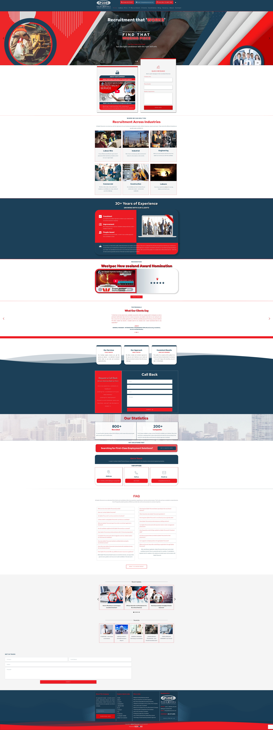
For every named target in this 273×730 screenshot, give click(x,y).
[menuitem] (115, 8)
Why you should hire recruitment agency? (142, 699)
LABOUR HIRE (120, 705)
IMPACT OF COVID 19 (122, 717)
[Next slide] (269, 38)
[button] (116, 508)
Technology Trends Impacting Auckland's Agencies (144, 717)
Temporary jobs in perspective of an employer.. (143, 709)
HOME (118, 698)
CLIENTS (119, 702)
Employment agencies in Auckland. (141, 713)
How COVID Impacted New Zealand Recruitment (144, 715)
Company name (147, 76)
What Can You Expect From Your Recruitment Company (145, 707)
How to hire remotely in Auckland (140, 711)
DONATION (119, 713)
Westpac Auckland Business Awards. (141, 697)
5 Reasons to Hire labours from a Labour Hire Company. (145, 703)
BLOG (118, 707)
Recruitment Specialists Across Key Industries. (143, 701)
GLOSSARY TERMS (121, 715)
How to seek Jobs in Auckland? (140, 705)
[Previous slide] (3, 38)
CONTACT (119, 709)
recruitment (112, 704)
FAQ (118, 711)
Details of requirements (149, 91)
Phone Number (147, 84)
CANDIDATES (120, 704)
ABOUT (119, 700)
